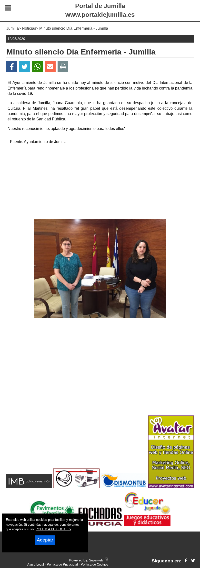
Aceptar (45, 539)
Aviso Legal (35, 564)
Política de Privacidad (62, 564)
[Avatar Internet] (171, 487)
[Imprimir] (63, 66)
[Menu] (8, 9)
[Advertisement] (100, 183)
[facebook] (186, 560)
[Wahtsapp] (37, 66)
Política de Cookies (94, 564)
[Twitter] (24, 66)
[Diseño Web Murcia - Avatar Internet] (106, 560)
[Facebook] (11, 66)
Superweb (96, 560)
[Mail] (50, 66)
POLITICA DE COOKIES (53, 529)
